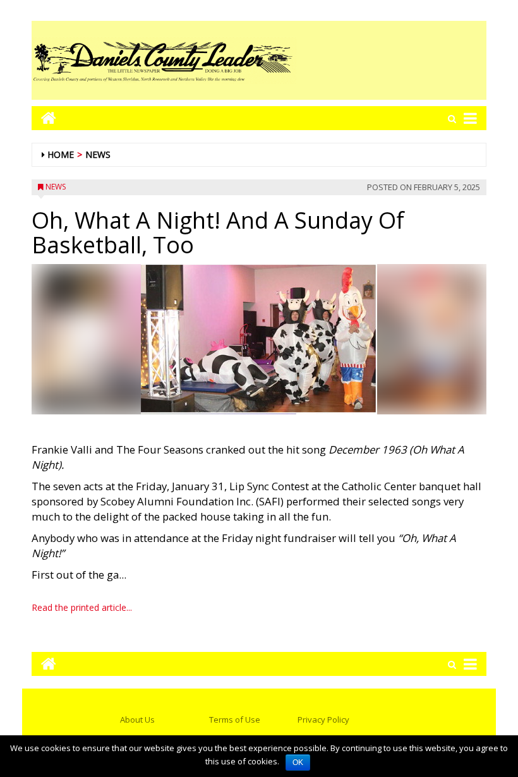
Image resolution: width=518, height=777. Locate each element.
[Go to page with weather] (391, 60)
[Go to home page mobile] (44, 118)
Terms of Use (234, 719)
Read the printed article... (82, 607)
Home (60, 154)
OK (297, 762)
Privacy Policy (323, 719)
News (98, 154)
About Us (137, 719)
